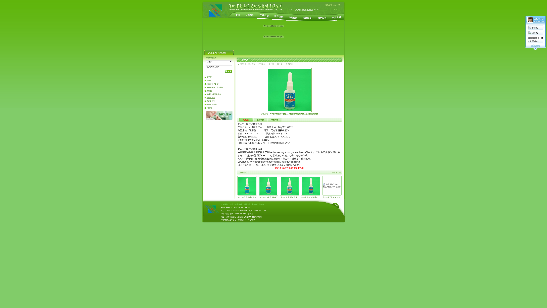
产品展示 (261, 64)
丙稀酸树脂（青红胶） (215, 87)
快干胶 (209, 77)
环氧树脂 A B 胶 (213, 84)
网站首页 (251, 64)
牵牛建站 (232, 220)
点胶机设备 (211, 98)
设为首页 (328, 5)
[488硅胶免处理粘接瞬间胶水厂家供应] (268, 194)
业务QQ (535, 33)
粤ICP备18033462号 (242, 207)
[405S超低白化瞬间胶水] (247, 194)
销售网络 (274, 120)
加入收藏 (336, 5)
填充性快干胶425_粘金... (332, 197)
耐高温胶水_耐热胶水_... (310, 197)
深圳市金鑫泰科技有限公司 (240, 204)
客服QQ (535, 28)
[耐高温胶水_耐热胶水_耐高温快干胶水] (311, 194)
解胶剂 (209, 108)
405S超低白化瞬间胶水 (247, 197)
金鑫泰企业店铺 (258, 204)
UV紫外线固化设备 (214, 94)
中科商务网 (242, 220)
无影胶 (209, 81)
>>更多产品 (336, 173)
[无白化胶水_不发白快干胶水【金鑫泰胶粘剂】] (290, 194)
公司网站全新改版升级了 (304, 10)
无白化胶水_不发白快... (289, 197)
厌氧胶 (209, 91)
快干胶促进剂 (212, 105)
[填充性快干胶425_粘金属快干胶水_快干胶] (332, 187)
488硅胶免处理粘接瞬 (268, 197)
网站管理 (251, 220)
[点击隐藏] (535, 49)
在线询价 (260, 120)
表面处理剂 (211, 101)
